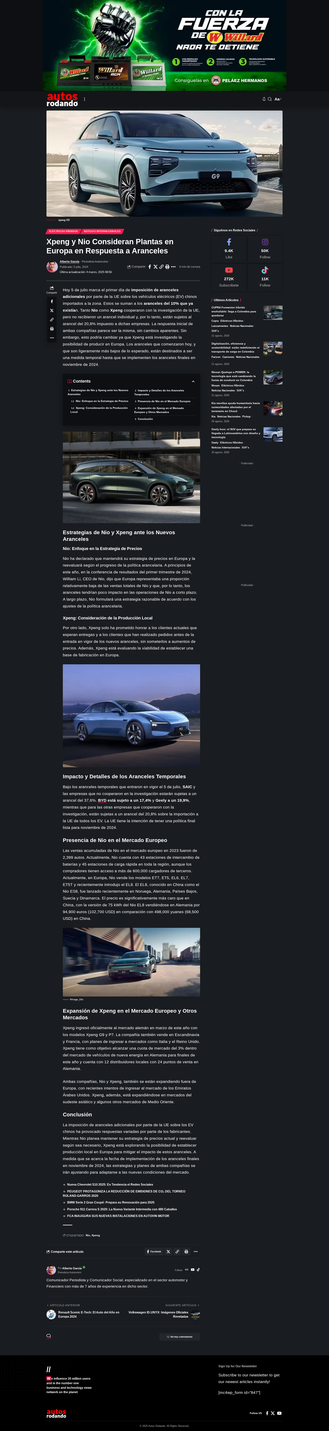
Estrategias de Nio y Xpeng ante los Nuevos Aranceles (98, 392)
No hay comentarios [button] (181, 1336)
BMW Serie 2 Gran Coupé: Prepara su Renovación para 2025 (110, 1202)
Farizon (216, 357)
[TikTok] (198, 1270)
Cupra (215, 320)
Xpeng (96, 1235)
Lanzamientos (220, 326)
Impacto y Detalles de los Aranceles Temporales (159, 392)
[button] (84, 99)
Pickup (246, 416)
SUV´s (215, 330)
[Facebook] (229, 249)
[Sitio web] (187, 1270)
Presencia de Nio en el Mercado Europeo (164, 401)
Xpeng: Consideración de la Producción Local (99, 409)
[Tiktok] (265, 277)
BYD (102, 800)
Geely (215, 442)
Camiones (228, 357)
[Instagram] (265, 249)
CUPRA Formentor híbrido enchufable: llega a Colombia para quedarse (234, 311)
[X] (273, 1413)
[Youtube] (229, 277)
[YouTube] (192, 1270)
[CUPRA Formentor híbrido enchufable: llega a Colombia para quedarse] (273, 313)
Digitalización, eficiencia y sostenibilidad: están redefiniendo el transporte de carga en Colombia (236, 347)
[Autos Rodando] (62, 99)
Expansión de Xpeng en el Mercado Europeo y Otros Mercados (159, 410)
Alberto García (69, 261)
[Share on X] (155, 267)
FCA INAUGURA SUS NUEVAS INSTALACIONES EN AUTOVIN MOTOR (118, 1216)
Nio (88, 1235)
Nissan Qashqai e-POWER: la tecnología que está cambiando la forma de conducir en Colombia (234, 376)
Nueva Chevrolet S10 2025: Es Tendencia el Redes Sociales (110, 1184)
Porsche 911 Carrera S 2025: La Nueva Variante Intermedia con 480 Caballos (122, 1209)
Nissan (216, 385)
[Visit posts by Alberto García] (52, 266)
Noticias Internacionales (102, 231)
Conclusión (145, 418)
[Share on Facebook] (149, 267)
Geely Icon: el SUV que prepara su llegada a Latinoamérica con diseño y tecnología (236, 433)
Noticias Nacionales (241, 326)
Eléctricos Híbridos (63, 231)
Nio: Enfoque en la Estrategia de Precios (102, 401)
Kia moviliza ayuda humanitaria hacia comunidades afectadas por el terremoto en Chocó (236, 407)
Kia (213, 416)
